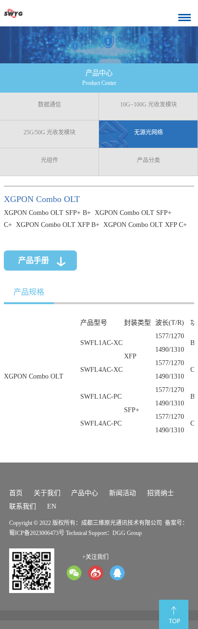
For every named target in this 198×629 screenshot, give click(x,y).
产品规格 (28, 292)
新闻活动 (122, 493)
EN (51, 506)
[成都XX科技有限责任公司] (25, 13)
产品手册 (33, 260)
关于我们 (47, 493)
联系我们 (22, 506)
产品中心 (84, 493)
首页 (16, 493)
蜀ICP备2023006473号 (36, 533)
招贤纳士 (160, 493)
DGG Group (127, 533)
